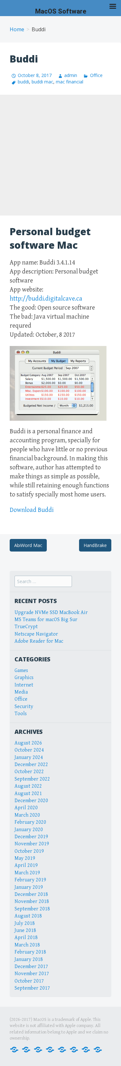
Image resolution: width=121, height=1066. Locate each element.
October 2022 (29, 772)
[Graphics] (73, 1049)
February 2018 (30, 952)
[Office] (38, 1049)
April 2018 (26, 938)
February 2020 (30, 822)
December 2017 (31, 967)
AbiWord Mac (28, 545)
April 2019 (26, 865)
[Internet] (26, 1049)
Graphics (24, 678)
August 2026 (28, 743)
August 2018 (28, 916)
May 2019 (25, 858)
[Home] (14, 1049)
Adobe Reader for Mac (39, 641)
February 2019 (30, 880)
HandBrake (95, 545)
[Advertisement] (60, 155)
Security (24, 707)
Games (21, 670)
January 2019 (29, 887)
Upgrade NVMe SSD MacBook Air (51, 613)
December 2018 (31, 894)
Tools (21, 714)
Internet (24, 685)
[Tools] (97, 1049)
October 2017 (29, 981)
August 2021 (28, 794)
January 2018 (29, 959)
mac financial (69, 82)
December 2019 (31, 837)
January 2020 (29, 830)
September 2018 (32, 909)
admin (70, 75)
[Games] (61, 1049)
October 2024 (29, 750)
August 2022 (28, 786)
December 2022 (31, 765)
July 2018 (25, 923)
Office (96, 75)
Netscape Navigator (36, 634)
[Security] (85, 1049)
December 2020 (31, 801)
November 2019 (32, 844)
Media (21, 692)
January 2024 (29, 757)
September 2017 (32, 988)
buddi (23, 82)
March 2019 (27, 873)
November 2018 (32, 901)
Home (17, 29)
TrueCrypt (26, 627)
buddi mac (42, 82)
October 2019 (29, 851)
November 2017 (32, 974)
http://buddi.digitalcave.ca (46, 299)
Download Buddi (32, 510)
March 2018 (27, 945)
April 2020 (26, 808)
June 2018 (25, 930)
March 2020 (27, 815)
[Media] (50, 1049)
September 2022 (32, 779)
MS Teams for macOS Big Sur (46, 620)
